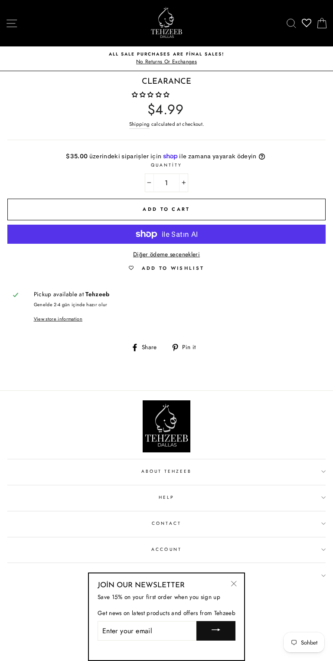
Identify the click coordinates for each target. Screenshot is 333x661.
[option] (166, 58)
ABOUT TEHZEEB (166, 471)
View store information (58, 318)
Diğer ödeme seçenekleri (166, 254)
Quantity (166, 165)
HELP (166, 497)
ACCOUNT (166, 549)
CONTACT (166, 523)
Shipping (139, 124)
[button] (152, 94)
